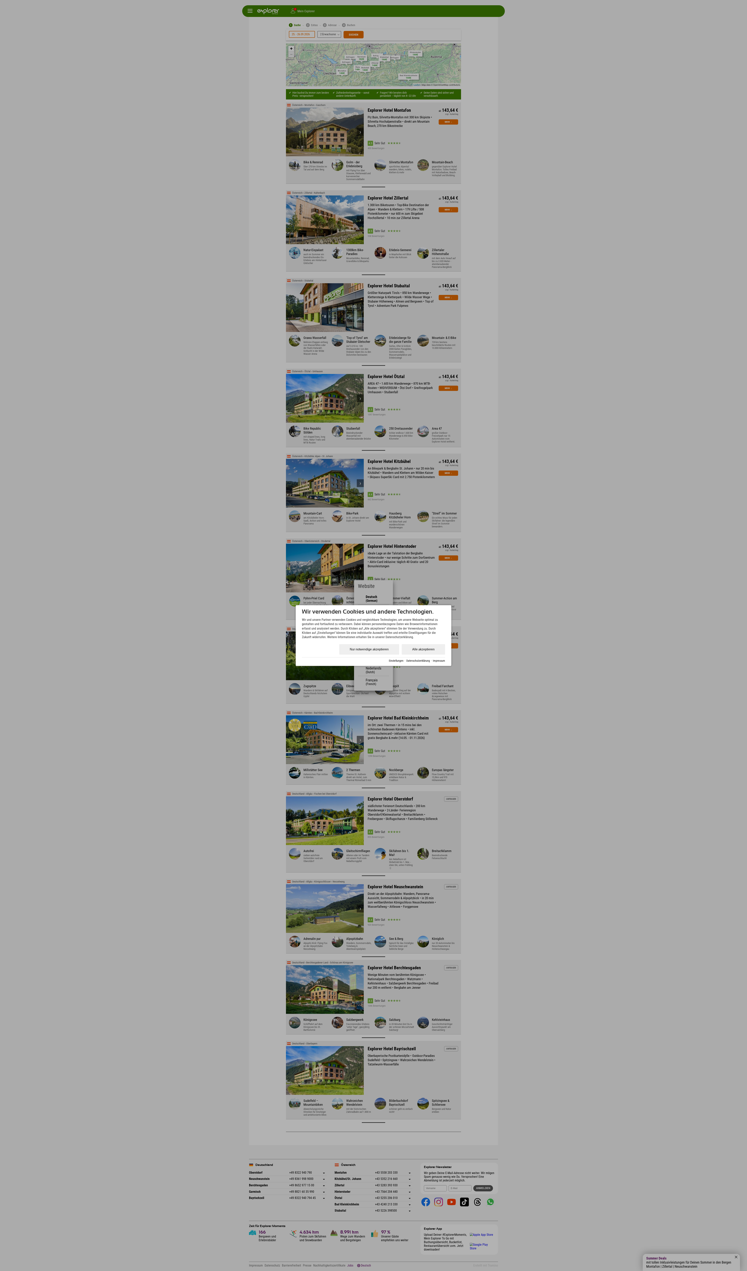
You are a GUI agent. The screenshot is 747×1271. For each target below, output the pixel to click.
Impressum (439, 660)
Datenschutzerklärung (418, 660)
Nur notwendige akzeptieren (369, 649)
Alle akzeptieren (423, 649)
